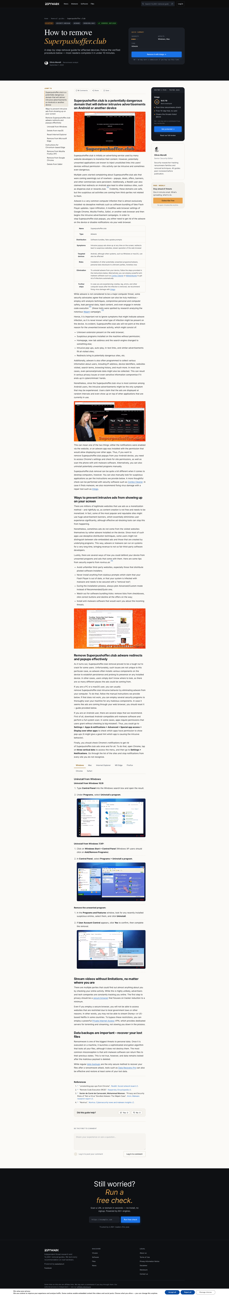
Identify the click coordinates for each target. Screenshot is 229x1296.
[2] (90, 307)
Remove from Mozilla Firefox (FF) (56, 152)
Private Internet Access (103, 1021)
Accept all (172, 1292)
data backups (93, 1064)
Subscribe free (168, 200)
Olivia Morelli (55, 62)
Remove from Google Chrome (56, 159)
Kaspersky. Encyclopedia (118, 1090)
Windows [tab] (80, 765)
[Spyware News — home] (52, 4)
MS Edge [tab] (118, 765)
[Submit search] (143, 3)
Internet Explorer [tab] (103, 765)
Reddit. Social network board (123, 1086)
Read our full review (168, 135)
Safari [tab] (89, 771)
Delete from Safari (54, 164)
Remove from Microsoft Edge (57, 139)
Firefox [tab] (130, 765)
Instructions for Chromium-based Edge (55, 146)
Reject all (187, 1292)
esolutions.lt (59, 1264)
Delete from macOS (55, 130)
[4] (112, 561)
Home (46, 18)
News (66, 4)
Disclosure (144, 1270)
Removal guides (57, 18)
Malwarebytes (131, 276)
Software (84, 4)
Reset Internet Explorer (57, 134)
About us (143, 1253)
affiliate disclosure (84, 1287)
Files (92, 4)
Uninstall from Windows (57, 127)
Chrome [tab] (79, 771)
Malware (74, 4)
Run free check (130, 1219)
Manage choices (205, 1292)
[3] (102, 310)
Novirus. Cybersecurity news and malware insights (110, 1102)
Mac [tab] (90, 765)
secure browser (100, 998)
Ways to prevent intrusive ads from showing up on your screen (56, 111)
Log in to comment (135, 1154)
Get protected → (167, 129)
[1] (108, 187)
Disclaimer (143, 1265)
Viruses (95, 1253)
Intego (112, 289)
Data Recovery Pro (127, 1068)
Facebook (48, 1268)
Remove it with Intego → (156, 54)
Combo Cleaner (117, 276)
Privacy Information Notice (149, 1261)
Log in (180, 4)
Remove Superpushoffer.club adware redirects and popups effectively (57, 120)
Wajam (86, 312)
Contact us (144, 1274)
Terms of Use (145, 1257)
